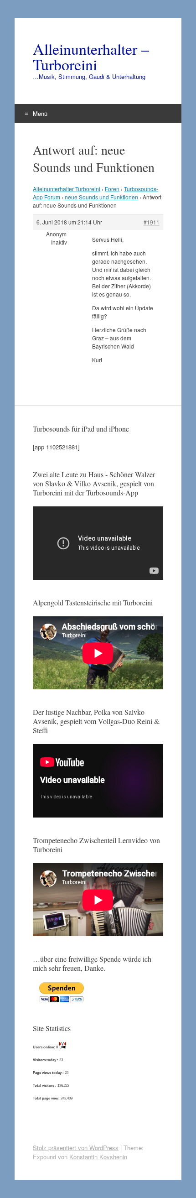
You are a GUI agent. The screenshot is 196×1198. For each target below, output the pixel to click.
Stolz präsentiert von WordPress (76, 1147)
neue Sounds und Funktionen (101, 197)
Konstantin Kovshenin (98, 1156)
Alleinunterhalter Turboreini (66, 189)
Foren (112, 189)
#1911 (152, 222)
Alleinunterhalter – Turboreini (91, 56)
